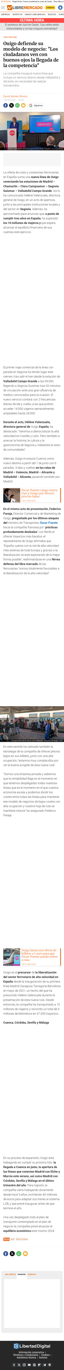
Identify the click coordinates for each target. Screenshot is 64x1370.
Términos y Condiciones (25, 1355)
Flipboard (39, 1365)
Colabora (50, 7)
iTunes (50, 1365)
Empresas (5, 14)
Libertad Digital (32, 1346)
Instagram (24, 1365)
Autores (43, 1357)
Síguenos (38, 105)
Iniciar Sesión (60, 7)
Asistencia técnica (26, 1357)
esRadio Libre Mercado (35, 14)
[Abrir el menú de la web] (4, 7)
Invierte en (17, 14)
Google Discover (34, 1365)
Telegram (44, 1365)
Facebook (14, 1365)
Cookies (45, 1355)
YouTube (29, 1365)
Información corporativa (31, 1352)
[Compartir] (5, 105)
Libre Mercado (10, 37)
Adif (12, 1239)
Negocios (52, 14)
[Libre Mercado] (25, 7)
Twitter (19, 1365)
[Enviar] (17, 105)
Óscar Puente (22, 1239)
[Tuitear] (11, 105)
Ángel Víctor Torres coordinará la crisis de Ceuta (32, 1)
